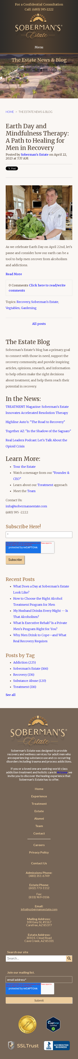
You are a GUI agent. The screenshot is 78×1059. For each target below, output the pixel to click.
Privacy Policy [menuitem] (39, 852)
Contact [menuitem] (39, 833)
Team (31, 491)
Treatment (45, 485)
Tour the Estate (24, 467)
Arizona (62, 772)
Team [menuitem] (39, 826)
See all (11, 695)
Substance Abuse (29, 681)
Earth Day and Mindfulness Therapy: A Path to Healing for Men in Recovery (37, 137)
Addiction (24, 662)
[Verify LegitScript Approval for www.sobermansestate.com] (53, 1030)
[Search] (69, 959)
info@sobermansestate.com (26, 506)
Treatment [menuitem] (39, 803)
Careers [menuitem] (39, 845)
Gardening (29, 308)
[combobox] (39, 958)
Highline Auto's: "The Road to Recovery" (35, 422)
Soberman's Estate (34, 154)
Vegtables (13, 308)
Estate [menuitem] (39, 811)
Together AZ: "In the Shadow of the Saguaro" (38, 431)
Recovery (23, 302)
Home (10, 111)
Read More (14, 274)
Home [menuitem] (39, 788)
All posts (39, 324)
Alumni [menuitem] (39, 818)
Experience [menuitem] (39, 796)
